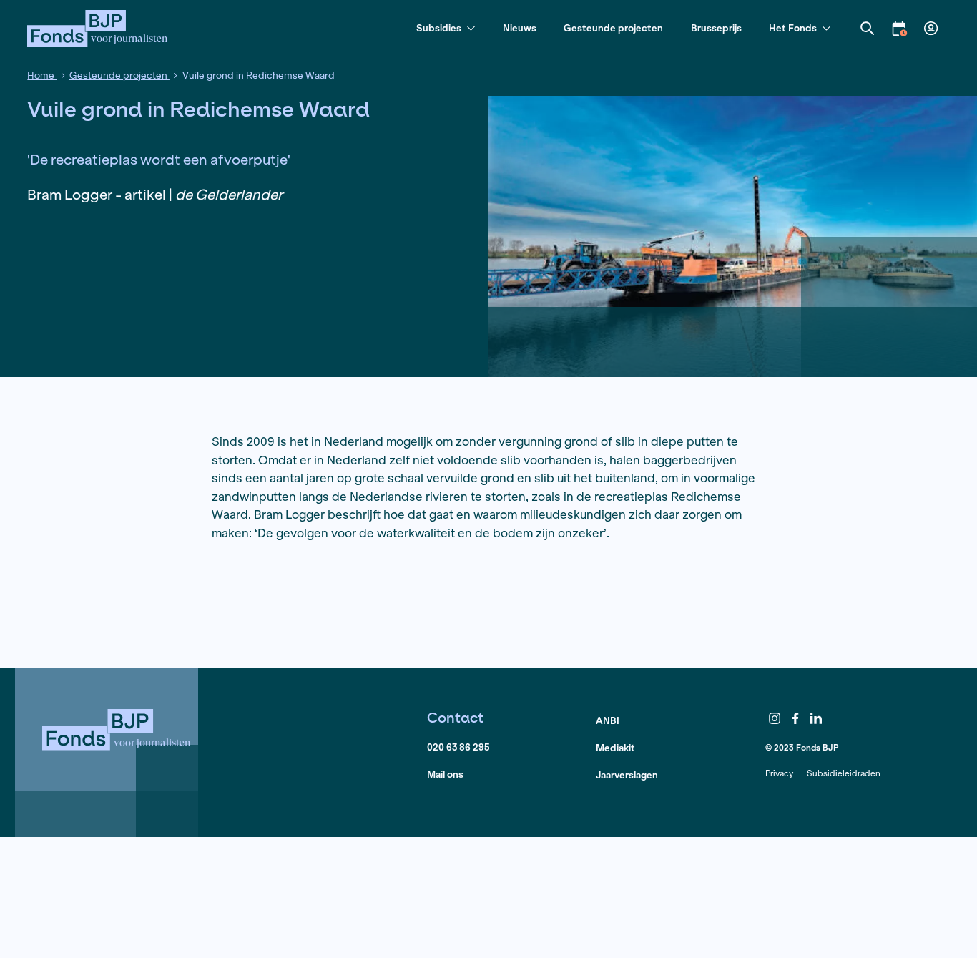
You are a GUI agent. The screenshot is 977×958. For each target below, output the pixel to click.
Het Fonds (793, 29)
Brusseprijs (716, 28)
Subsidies (438, 29)
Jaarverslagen (627, 775)
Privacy (779, 773)
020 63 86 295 (458, 747)
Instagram (774, 718)
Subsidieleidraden (843, 773)
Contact (455, 717)
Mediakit (615, 748)
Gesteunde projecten (613, 28)
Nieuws (519, 28)
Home (42, 75)
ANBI (607, 721)
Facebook (795, 718)
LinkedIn (816, 718)
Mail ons (445, 774)
